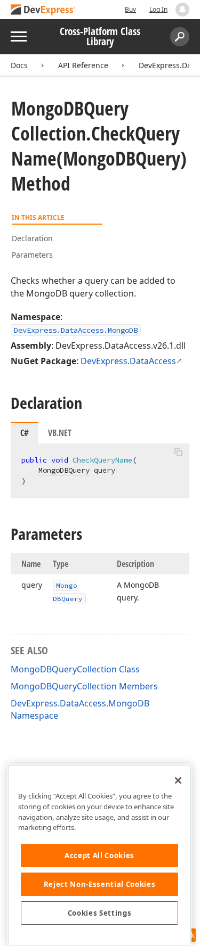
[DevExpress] (43, 10)
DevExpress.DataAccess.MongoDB (76, 330)
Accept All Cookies (99, 855)
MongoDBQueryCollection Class (75, 669)
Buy (130, 9)
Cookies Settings (100, 913)
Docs (19, 65)
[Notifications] (182, 10)
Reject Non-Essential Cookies (99, 884)
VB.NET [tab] (59, 433)
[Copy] (178, 452)
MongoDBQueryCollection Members (84, 686)
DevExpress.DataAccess (128, 361)
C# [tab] (24, 433)
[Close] (178, 780)
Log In (158, 9)
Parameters (32, 255)
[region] (99, 855)
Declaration (32, 238)
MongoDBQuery (64, 470)
